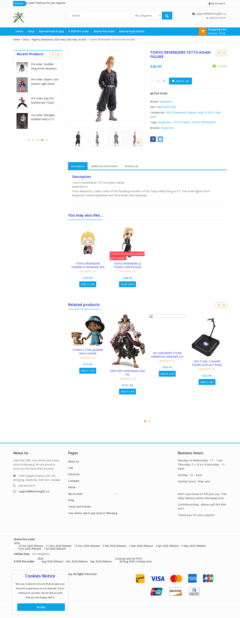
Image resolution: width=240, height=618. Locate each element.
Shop (31, 31)
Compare (73, 481)
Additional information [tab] (104, 166)
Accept (41, 607)
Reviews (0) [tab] (131, 166)
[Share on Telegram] (160, 139)
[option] (106, 88)
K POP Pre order (79, 31)
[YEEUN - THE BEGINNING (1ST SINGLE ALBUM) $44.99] (224, 53)
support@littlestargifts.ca (34, 491)
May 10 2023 (206, 112)
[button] (141, 145)
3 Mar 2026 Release (141, 546)
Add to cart (182, 81)
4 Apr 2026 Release (167, 546)
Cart (70, 468)
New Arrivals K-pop (51, 31)
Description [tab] (78, 166)
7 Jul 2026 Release (55, 548)
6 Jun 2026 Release (29, 548)
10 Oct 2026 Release (30, 546)
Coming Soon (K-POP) (128, 558)
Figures (192, 112)
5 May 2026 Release (193, 546)
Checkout (74, 474)
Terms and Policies (79, 506)
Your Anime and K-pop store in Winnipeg (92, 513)
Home (19, 31)
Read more (127, 284)
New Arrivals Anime (131, 31)
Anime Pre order (104, 31)
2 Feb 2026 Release (114, 546)
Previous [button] (75, 88)
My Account (75, 494)
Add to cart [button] (87, 284)
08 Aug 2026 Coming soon (135, 561)
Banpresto (166, 101)
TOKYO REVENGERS (203, 122)
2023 (169, 112)
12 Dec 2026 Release (87, 546)
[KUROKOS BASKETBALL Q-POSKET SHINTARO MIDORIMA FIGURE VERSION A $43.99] (218, 53)
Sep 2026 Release (101, 561)
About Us (73, 461)
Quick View (89, 263)
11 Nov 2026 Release (59, 546)
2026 (17, 543)
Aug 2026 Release (52, 561)
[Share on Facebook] (153, 139)
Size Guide (160, 93)
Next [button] (138, 88)
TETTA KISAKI (181, 122)
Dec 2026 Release (77, 561)
